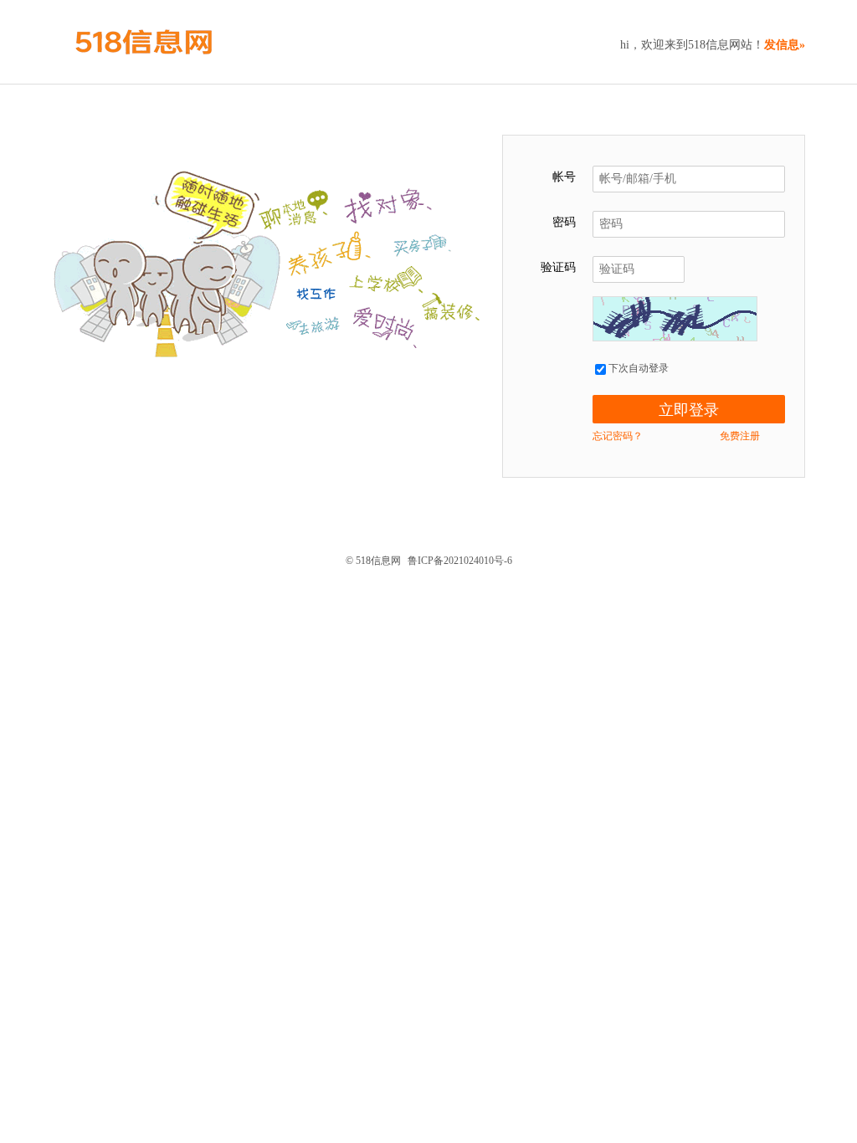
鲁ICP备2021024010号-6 (460, 560)
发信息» (784, 44)
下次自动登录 (637, 368)
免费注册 (740, 436)
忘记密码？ (618, 436)
